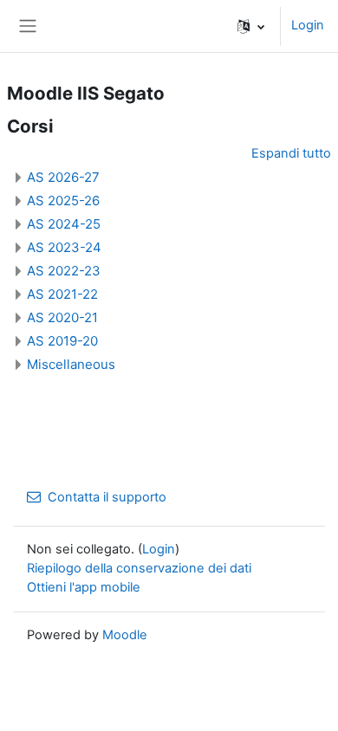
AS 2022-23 (64, 270)
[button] (250, 26)
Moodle (124, 635)
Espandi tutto (291, 153)
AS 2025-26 (63, 200)
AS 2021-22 (62, 294)
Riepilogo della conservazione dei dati (139, 568)
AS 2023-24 (64, 247)
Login (307, 25)
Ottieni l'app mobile (83, 587)
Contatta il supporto (107, 497)
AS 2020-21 (62, 317)
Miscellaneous (71, 364)
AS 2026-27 (63, 177)
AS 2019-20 (62, 341)
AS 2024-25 (64, 224)
